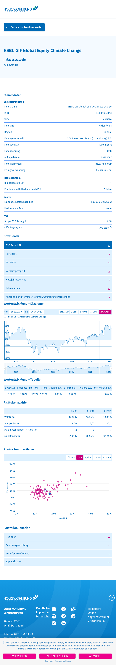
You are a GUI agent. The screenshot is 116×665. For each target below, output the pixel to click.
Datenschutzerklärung (63, 661)
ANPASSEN (95, 656)
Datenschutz (44, 616)
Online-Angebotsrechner (98, 615)
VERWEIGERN (19, 656)
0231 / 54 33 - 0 (23, 634)
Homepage (94, 609)
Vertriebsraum (96, 621)
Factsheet (11, 253)
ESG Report (12, 245)
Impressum (42, 612)
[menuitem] (57, 368)
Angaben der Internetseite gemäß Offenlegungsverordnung (38, 296)
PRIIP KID (11, 262)
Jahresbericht (13, 288)
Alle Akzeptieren (57, 656)
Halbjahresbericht (16, 279)
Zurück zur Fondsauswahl (26, 27)
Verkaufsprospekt (15, 271)
